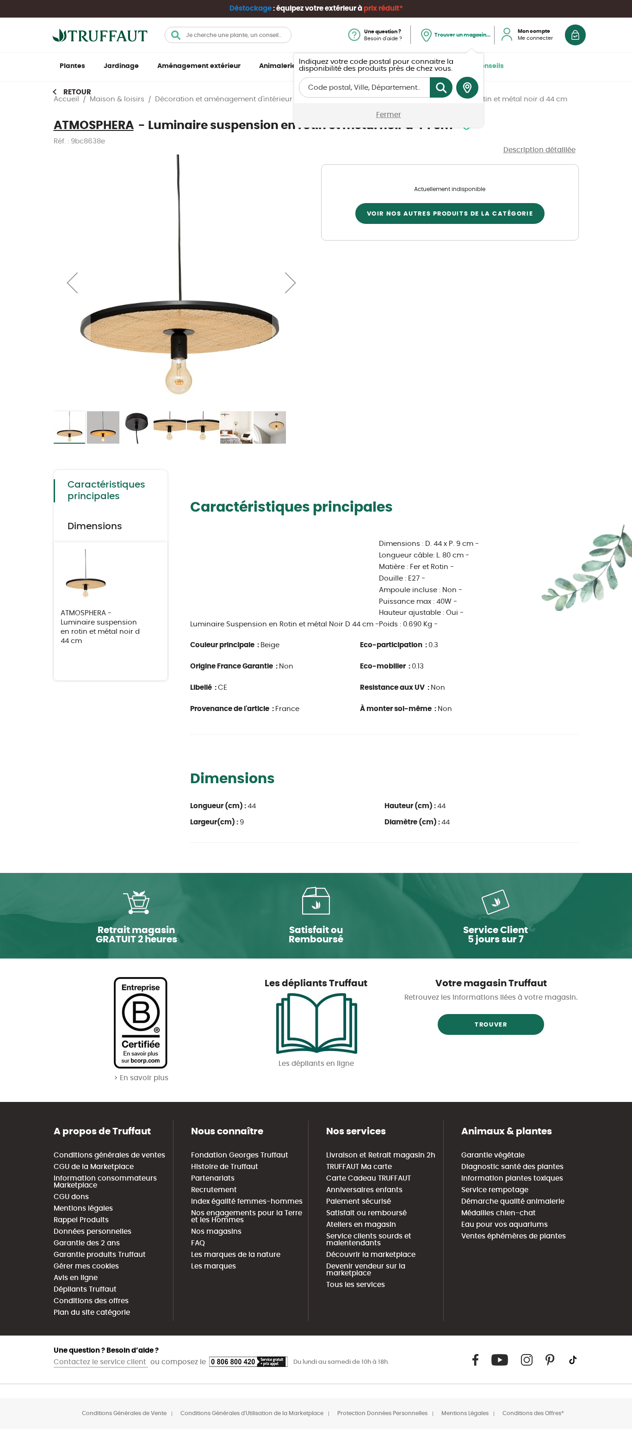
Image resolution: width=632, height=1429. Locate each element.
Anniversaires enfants (364, 1190)
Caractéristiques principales (106, 490)
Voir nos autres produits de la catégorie (450, 214)
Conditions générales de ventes (109, 1155)
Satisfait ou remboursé (366, 1213)
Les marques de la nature (235, 1254)
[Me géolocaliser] (467, 88)
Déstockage (250, 8)
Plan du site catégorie (92, 1312)
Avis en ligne (76, 1277)
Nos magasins (216, 1231)
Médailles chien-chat (498, 1213)
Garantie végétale (493, 1155)
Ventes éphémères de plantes (513, 1236)
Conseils (489, 66)
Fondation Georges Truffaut (239, 1155)
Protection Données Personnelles (382, 1413)
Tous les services (355, 1284)
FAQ (198, 1243)
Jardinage (121, 66)
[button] (72, 282)
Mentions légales (83, 1208)
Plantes (72, 66)
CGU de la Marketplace (94, 1166)
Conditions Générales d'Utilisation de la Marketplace (251, 1413)
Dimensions (95, 526)
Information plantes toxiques (512, 1178)
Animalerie (277, 66)
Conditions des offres (91, 1301)
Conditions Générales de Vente (124, 1413)
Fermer (388, 114)
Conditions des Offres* (533, 1413)
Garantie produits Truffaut (100, 1254)
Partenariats (213, 1178)
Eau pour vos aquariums (504, 1224)
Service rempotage (494, 1190)
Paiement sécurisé (358, 1201)
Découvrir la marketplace (370, 1254)
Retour (77, 92)
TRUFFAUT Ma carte (359, 1166)
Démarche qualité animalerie (512, 1201)
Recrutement (214, 1190)
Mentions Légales (465, 1413)
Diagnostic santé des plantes (512, 1166)
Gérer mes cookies (86, 1266)
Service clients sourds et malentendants (368, 1240)
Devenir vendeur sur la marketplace (365, 1270)
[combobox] (228, 35)
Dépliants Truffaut (85, 1289)
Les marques (213, 1266)
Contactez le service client (101, 1362)
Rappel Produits (81, 1220)
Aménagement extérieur (199, 66)
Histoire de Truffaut (224, 1166)
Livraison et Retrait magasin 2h (380, 1155)
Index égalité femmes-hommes (247, 1201)
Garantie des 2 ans (87, 1243)
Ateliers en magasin (361, 1224)
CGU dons (71, 1197)
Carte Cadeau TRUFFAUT (368, 1178)
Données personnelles (92, 1231)
